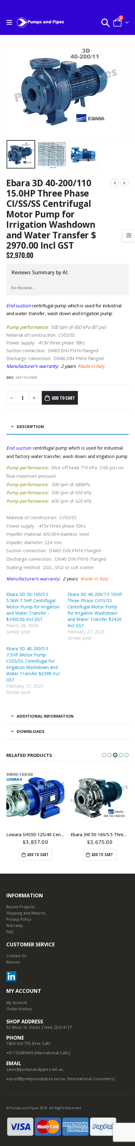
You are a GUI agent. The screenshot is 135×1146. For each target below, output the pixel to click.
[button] (104, 755)
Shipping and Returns (26, 912)
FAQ (10, 931)
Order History (19, 1008)
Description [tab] (30, 426)
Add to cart (63, 398)
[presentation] (14, 89)
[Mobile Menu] (11, 22)
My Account (16, 1002)
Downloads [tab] (31, 731)
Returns (13, 961)
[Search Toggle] (105, 22)
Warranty (14, 925)
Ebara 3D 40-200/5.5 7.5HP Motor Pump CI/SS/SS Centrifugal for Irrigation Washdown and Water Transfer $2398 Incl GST (33, 664)
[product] (35, 798)
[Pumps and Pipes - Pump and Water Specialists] (40, 22)
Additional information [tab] (45, 716)
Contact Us (16, 955)
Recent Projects (20, 906)
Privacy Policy (18, 919)
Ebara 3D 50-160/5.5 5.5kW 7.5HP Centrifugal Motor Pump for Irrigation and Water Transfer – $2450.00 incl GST (33, 606)
